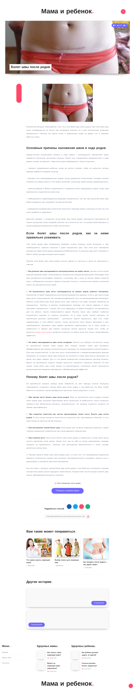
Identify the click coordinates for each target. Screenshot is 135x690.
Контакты (5, 663)
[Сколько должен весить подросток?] (75, 666)
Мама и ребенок (66, 12)
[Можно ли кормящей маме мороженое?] (41, 666)
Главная (5, 652)
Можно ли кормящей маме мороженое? (53, 666)
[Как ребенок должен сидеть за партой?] (75, 655)
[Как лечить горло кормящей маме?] (41, 655)
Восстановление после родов (69, 483)
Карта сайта (6, 658)
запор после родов (44, 332)
